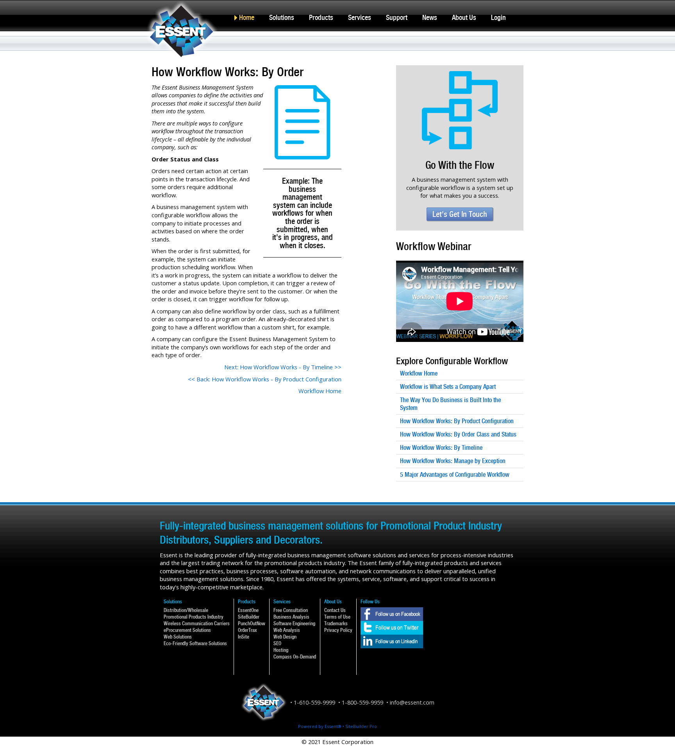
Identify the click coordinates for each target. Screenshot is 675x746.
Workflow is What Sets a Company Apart (448, 386)
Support (396, 17)
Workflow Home (319, 391)
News (429, 17)
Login (498, 17)
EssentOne (248, 610)
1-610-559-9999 (314, 702)
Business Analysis (291, 617)
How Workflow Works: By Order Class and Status (458, 434)
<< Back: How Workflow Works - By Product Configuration (264, 379)
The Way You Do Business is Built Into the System (450, 403)
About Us (464, 17)
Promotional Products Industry (193, 617)
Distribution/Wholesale (186, 610)
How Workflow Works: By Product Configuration (457, 421)
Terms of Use (337, 617)
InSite (243, 637)
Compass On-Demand (294, 657)
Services (359, 17)
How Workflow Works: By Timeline (441, 447)
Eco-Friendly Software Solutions (195, 643)
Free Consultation (290, 610)
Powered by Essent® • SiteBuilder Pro (337, 726)
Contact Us (335, 610)
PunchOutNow (251, 623)
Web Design (284, 637)
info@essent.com (412, 702)
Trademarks (336, 623)
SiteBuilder (248, 617)
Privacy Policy (338, 630)
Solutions (281, 17)
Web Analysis (286, 630)
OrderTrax (247, 630)
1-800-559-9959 (362, 702)
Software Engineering (294, 623)
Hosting (280, 650)
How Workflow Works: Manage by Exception (452, 461)
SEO (277, 643)
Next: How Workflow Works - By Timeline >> (282, 367)
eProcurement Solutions (187, 630)
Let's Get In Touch (459, 214)
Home (246, 17)
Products (321, 17)
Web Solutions (178, 637)
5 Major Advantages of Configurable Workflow (454, 474)
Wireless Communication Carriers (197, 623)
